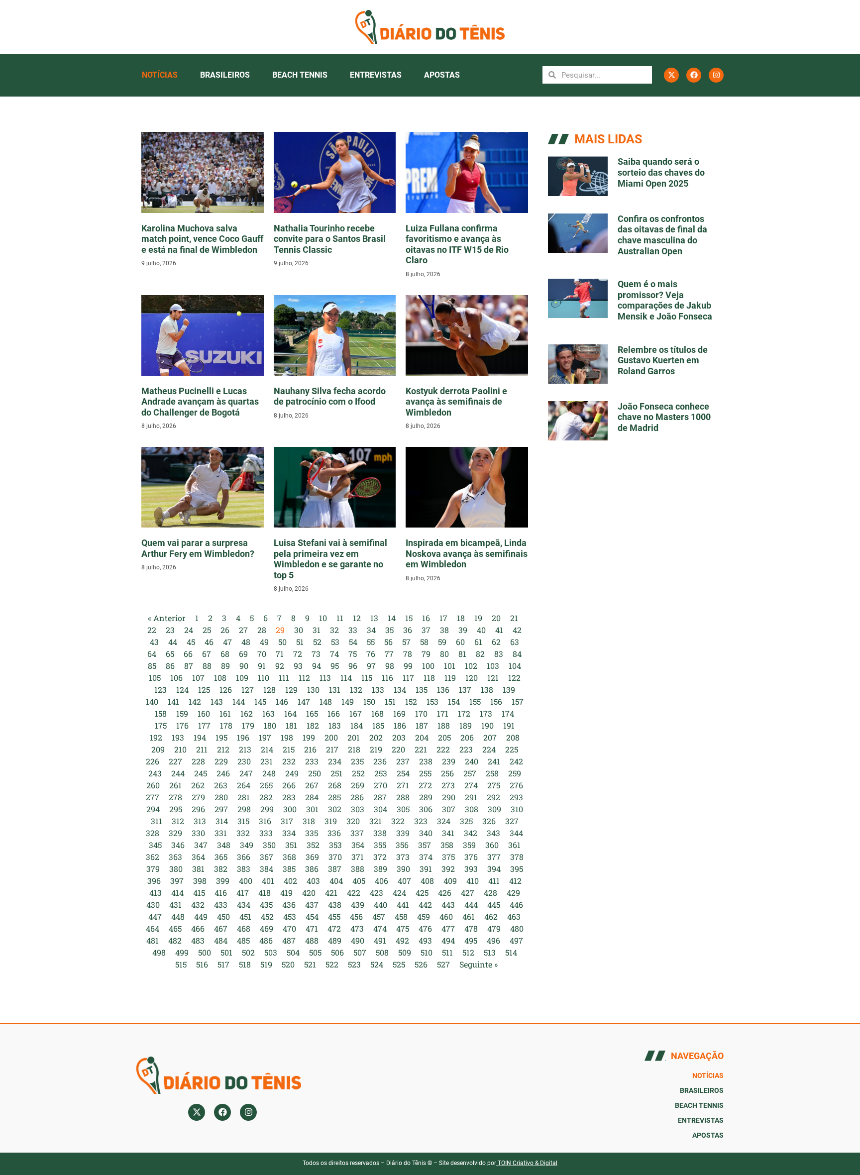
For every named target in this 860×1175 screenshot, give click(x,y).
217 (332, 749)
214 (267, 749)
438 (334, 904)
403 (313, 880)
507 (359, 952)
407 (404, 880)
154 (454, 701)
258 (492, 773)
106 (176, 677)
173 (486, 713)
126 (225, 689)
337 (357, 833)
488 (312, 940)
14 (392, 618)
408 (427, 880)
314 (221, 821)
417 (242, 892)
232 (289, 761)
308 (471, 809)
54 (353, 642)
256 (447, 773)
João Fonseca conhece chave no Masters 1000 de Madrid (664, 417)
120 (471, 677)
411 (494, 880)
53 (335, 642)
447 (155, 916)
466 (198, 928)
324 (443, 821)
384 (266, 868)
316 (265, 821)
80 (444, 653)
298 (244, 809)
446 (516, 904)
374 (425, 857)
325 (466, 821)
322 (398, 821)
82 (480, 653)
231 (266, 761)
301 (312, 809)
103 (493, 665)
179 (248, 725)
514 (511, 952)
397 (177, 880)
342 (470, 833)
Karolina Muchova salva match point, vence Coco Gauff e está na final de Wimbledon (202, 239)
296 (198, 809)
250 (314, 773)
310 (517, 809)
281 (243, 797)
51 (300, 642)
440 (380, 904)
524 (376, 964)
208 (513, 737)
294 (153, 809)
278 (175, 797)
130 (313, 689)
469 (266, 928)
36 (407, 630)
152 (411, 701)
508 (382, 952)
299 (267, 809)
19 (478, 618)
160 (204, 713)
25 (207, 630)
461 (468, 916)
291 (471, 797)
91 (262, 665)
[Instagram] (716, 75)
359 (469, 845)
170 (421, 713)
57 (406, 642)
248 (269, 773)
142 (195, 701)
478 (471, 928)
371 (357, 857)
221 (421, 749)
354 (357, 845)
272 (425, 785)
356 (402, 845)
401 (268, 880)
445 (493, 904)
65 (170, 653)
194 (200, 737)
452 (267, 916)
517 (223, 964)
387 (334, 868)
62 (496, 642)
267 (312, 785)
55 (371, 642)
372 (380, 857)
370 (335, 857)
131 (334, 689)
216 (310, 749)
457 (378, 916)
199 (309, 737)
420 (309, 892)
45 (191, 642)
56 (388, 642)
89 (225, 665)
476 (425, 928)
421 (331, 892)
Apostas (442, 75)
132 (356, 689)
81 (462, 653)
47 (227, 642)
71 (280, 653)
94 (316, 665)
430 (153, 904)
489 (334, 940)
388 (357, 868)
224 (489, 749)
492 (402, 940)
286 (357, 797)
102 (471, 665)
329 (175, 833)
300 (290, 809)
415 (199, 892)
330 (198, 833)
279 (198, 797)
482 (175, 940)
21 (514, 618)
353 (335, 845)
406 (381, 880)
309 (494, 809)
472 (334, 928)
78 (407, 653)
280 (221, 797)
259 (514, 773)
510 (426, 952)
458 (401, 916)
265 (266, 785)
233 (312, 761)
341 (448, 833)
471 (312, 928)
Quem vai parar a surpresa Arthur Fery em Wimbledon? (197, 548)
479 (494, 928)
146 (282, 701)
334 (289, 833)
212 (223, 749)
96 (352, 665)
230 (244, 761)
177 (204, 725)
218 (354, 749)
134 (400, 689)
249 (292, 773)
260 (153, 785)
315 (243, 821)
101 (449, 665)
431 (175, 904)
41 (499, 630)
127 (247, 689)
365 (221, 857)
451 (245, 916)
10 (323, 618)
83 (498, 653)
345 (155, 845)
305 (403, 809)
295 (175, 809)
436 (289, 904)
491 (380, 940)
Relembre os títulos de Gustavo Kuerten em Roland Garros (663, 360)
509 (404, 952)
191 (509, 725)
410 (472, 880)
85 (152, 665)
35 (389, 630)
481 (152, 940)
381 (198, 868)
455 (334, 916)
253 (380, 773)
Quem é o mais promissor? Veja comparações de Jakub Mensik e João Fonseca (665, 300)
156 (496, 701)
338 (380, 833)
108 (220, 677)
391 (426, 868)
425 (422, 892)
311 (156, 821)
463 (514, 916)
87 (188, 665)
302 (334, 809)
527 (443, 964)
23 (170, 630)
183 (334, 725)
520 (288, 964)
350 (269, 845)
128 (269, 689)
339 (403, 833)
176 (182, 725)
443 (448, 904)
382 (220, 868)
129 (291, 689)
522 (331, 964)
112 (304, 677)
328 (152, 833)
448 (178, 916)
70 (261, 653)
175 (161, 725)
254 (403, 773)
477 (448, 928)
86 (170, 665)
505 (315, 952)
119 (450, 677)
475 (402, 928)
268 (334, 785)
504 (293, 952)
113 (325, 677)
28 (261, 630)
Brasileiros (225, 75)
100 (428, 665)
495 (470, 940)
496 (493, 940)
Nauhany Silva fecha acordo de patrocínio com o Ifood (330, 396)
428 (490, 892)
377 (494, 857)
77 (389, 653)
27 (243, 630)
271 (403, 785)
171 (442, 713)
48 (245, 642)
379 (153, 868)
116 (387, 677)
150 (369, 701)
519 (266, 964)
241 (494, 761)
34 (371, 630)
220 (398, 749)
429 (513, 892)
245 (200, 773)
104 (515, 665)
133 (378, 689)
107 (198, 677)
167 (355, 713)
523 (354, 964)
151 (390, 701)
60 (460, 642)
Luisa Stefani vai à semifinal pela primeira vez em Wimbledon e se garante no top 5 (330, 558)
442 (425, 904)
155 (475, 701)
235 (357, 761)
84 (517, 653)
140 (152, 701)
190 (487, 725)
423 (376, 892)
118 (429, 677)
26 (224, 630)
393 (471, 868)
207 (490, 737)
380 (176, 868)
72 (297, 653)
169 (399, 713)
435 (266, 904)
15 (409, 618)
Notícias (160, 75)
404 (336, 880)
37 (426, 630)
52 (317, 642)
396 (154, 880)
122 (514, 677)
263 (220, 785)
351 (291, 845)
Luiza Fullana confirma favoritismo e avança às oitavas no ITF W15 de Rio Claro (457, 244)
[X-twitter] (671, 75)
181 (291, 725)
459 (423, 916)
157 (518, 701)
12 (357, 618)
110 (263, 677)
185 (378, 725)
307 (448, 809)
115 (366, 677)
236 (380, 761)
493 (425, 940)
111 (284, 677)
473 (357, 928)
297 (221, 809)
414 (177, 892)
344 (516, 833)
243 (155, 773)
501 (226, 952)
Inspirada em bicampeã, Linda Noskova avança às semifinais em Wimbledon (467, 553)
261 (175, 785)
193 (178, 737)
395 (516, 868)
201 (353, 737)
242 (516, 761)
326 (489, 821)
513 (490, 952)
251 (336, 773)
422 (353, 892)
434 (243, 904)
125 (204, 689)
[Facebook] (693, 75)
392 (448, 868)
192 (156, 737)
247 (246, 773)
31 (317, 630)
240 (471, 761)
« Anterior (167, 618)
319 (330, 821)
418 (264, 892)
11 (339, 618)
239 (448, 761)
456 (356, 916)
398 (200, 880)
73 (316, 653)
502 (248, 952)
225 (511, 749)
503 (270, 952)
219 (376, 749)
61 (478, 642)
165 (312, 713)
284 (312, 797)
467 (220, 928)
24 (188, 630)
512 (468, 952)
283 (289, 797)
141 (173, 701)
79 (426, 653)
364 (198, 857)
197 (265, 737)
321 (375, 821)
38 (444, 630)
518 (245, 964)
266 (289, 785)
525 (399, 964)
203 (399, 737)
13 (374, 618)
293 (516, 797)
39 (462, 630)
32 (334, 630)
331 (221, 833)
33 (352, 630)
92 (279, 665)
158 (161, 713)
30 (298, 630)
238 (425, 761)
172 (464, 713)
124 (182, 689)
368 (289, 857)
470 (289, 928)
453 (289, 916)
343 (493, 833)
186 (400, 725)
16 (426, 618)
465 (175, 928)
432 (198, 904)
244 (178, 773)
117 (408, 677)
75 (352, 653)
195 (221, 737)
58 (424, 642)
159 (182, 713)
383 (243, 868)
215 (289, 749)
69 (243, 653)
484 (220, 940)
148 (326, 701)
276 (516, 785)
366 (243, 857)
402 (290, 880)
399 (222, 880)
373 (403, 857)
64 (151, 653)
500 (204, 952)
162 (246, 713)
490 (357, 940)
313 (200, 821)
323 (421, 821)
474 (380, 928)
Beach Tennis (299, 75)
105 (155, 677)
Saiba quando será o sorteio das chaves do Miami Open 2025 (661, 172)
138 (487, 689)
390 (403, 868)
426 (444, 892)
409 (450, 880)
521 (310, 964)
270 (380, 785)
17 (443, 618)
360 (492, 845)
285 (334, 797)
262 (198, 785)
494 (448, 940)
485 (243, 940)
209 (158, 749)
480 (517, 928)
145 (260, 701)
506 (337, 952)
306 (425, 809)
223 (466, 749)
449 (201, 916)
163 (268, 713)
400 (245, 880)
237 (403, 761)
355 (380, 845)
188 (443, 725)
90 (243, 665)
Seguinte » (478, 964)
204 (422, 737)
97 (371, 665)
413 (155, 892)
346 (178, 845)
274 (471, 785)
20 (496, 618)
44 (172, 642)
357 (424, 845)
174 (508, 713)
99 (408, 665)
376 (471, 857)
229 (221, 761)
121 (493, 677)
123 (160, 689)
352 (313, 845)
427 (467, 892)
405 (358, 880)
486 (266, 940)
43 (154, 642)
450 (223, 916)
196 (243, 737)
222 (443, 749)
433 (220, 904)
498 (159, 952)
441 (403, 904)
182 (313, 725)
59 (442, 642)
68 (224, 653)
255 (425, 773)
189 (465, 725)
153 (432, 701)
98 (389, 665)
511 (447, 952)
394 (494, 868)
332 (243, 833)
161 (225, 713)
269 (357, 785)
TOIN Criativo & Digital (527, 1163)
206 (467, 737)
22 (151, 630)
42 (517, 630)
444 (471, 904)
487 (289, 940)
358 (446, 845)
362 (152, 857)
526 (421, 964)
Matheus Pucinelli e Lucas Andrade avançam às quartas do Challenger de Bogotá (200, 402)
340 (425, 833)
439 (357, 904)
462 (491, 916)
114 (346, 677)
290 (448, 797)
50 (282, 642)
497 (516, 940)
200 (331, 737)
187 (422, 725)
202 (376, 737)
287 (380, 797)
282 (266, 797)
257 (469, 773)
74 (334, 653)
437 (312, 904)
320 (353, 821)
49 (264, 642)
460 (446, 916)
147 (304, 701)
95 (334, 665)
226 (152, 761)
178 (226, 725)
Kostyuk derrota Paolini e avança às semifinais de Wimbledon (456, 402)
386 (312, 868)
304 (380, 809)
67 (206, 653)
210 (180, 749)
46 (209, 642)
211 (202, 749)
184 (356, 725)
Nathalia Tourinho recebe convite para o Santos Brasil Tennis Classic (330, 239)
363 (175, 857)
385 (289, 868)
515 (181, 964)
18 (461, 618)
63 (514, 642)
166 (333, 713)
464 (152, 928)
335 (311, 833)
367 (266, 857)
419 (286, 892)
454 (312, 916)
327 (512, 821)
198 (287, 737)
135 (422, 689)
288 (403, 797)
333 (266, 833)
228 (198, 761)
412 (515, 880)
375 (448, 857)
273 (448, 785)
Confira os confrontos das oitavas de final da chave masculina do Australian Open (662, 235)
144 (238, 701)
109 (242, 677)
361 (514, 845)
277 (152, 797)
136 (443, 689)
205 (444, 737)
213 (245, 749)
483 (198, 940)
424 (399, 892)
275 (493, 785)
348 (223, 845)
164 (290, 713)
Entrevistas (376, 75)
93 (298, 665)
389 (380, 868)
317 (287, 821)
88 (207, 665)
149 (347, 701)
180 (270, 725)
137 (465, 689)
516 (202, 964)
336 (334, 833)
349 (246, 845)
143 (217, 701)
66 (188, 653)
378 (517, 857)
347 (201, 845)
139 (509, 689)
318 (309, 821)
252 (358, 773)
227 (175, 761)
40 (481, 630)
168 (377, 713)
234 (334, 761)
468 (243, 928)
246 (223, 773)
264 (243, 785)
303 (357, 809)
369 (312, 857)
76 (370, 653)
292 (493, 797)
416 (221, 892)
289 (425, 797)
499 (182, 952)
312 (178, 821)
